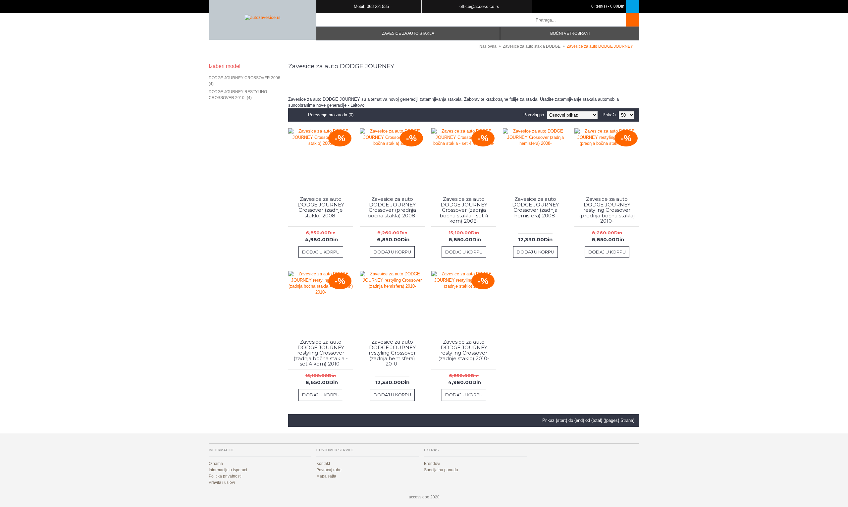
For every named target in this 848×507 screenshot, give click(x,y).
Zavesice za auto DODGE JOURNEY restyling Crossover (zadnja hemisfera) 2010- (392, 353)
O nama (216, 463)
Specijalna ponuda (441, 470)
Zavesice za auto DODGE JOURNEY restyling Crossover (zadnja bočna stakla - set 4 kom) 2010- (320, 353)
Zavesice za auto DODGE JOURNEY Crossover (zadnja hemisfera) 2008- (535, 207)
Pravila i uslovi (222, 482)
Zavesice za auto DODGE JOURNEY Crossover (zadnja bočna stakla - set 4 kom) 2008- (464, 210)
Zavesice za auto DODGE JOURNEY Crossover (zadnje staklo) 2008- (320, 207)
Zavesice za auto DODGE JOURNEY (600, 46)
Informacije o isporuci (228, 470)
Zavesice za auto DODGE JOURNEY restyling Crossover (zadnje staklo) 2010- (463, 350)
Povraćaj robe (329, 470)
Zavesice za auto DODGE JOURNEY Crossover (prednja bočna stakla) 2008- (392, 207)
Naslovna (488, 46)
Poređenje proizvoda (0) (330, 114)
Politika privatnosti (225, 476)
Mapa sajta (326, 476)
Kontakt (323, 463)
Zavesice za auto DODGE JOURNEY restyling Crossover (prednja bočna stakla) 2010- (607, 210)
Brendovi (432, 463)
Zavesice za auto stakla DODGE (531, 46)
